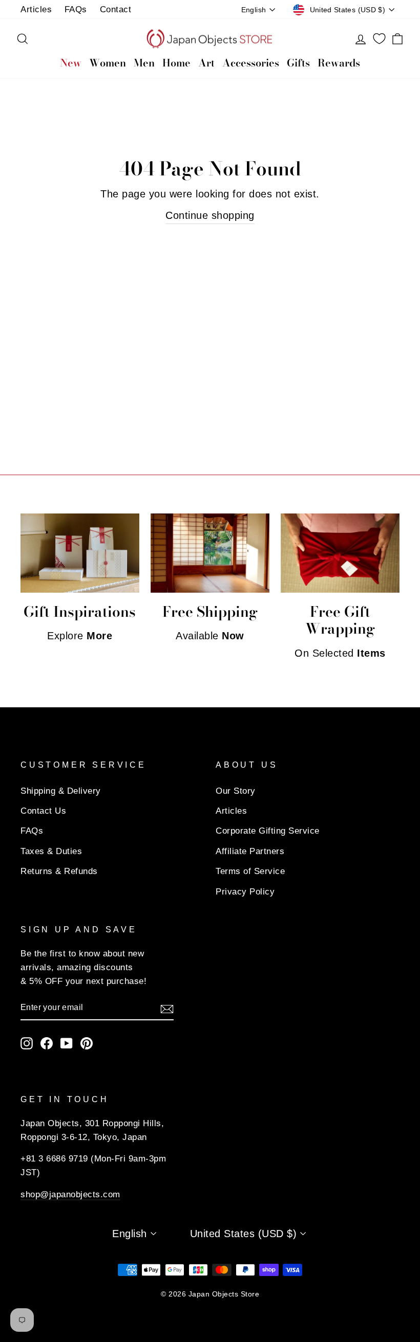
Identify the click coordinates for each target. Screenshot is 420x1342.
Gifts (298, 63)
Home (176, 63)
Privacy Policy (245, 892)
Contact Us (43, 811)
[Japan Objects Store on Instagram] (26, 1042)
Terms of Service (250, 871)
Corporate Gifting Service (268, 831)
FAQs (76, 9)
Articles (36, 9)
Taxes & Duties (51, 851)
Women (107, 63)
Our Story (236, 791)
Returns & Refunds (59, 871)
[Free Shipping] (210, 553)
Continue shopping (210, 215)
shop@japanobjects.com (70, 1194)
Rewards (339, 63)
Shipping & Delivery (60, 791)
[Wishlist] (379, 39)
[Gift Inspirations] (79, 553)
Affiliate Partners (250, 851)
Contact (116, 9)
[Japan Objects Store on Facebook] (46, 1042)
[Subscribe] (167, 1008)
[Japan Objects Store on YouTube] (66, 1042)
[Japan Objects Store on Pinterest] (86, 1042)
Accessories (250, 63)
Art (206, 63)
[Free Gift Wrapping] (340, 553)
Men (144, 63)
